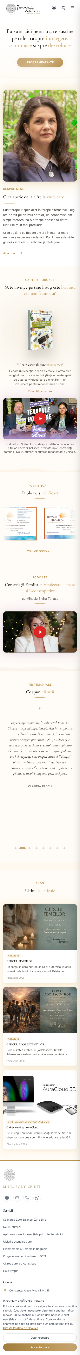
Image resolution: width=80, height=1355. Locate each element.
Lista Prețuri (10, 1270)
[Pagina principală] (22, 7)
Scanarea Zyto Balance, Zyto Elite (24, 1219)
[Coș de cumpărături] (63, 7)
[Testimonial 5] (43, 848)
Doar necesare (40, 1337)
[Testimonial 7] (57, 848)
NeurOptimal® (12, 1227)
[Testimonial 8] (64, 848)
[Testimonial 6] (50, 848)
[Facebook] (7, 1198)
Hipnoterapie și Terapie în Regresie (25, 1248)
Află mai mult (12, 253)
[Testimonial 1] (15, 848)
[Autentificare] (54, 7)
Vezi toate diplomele (38, 550)
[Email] (17, 1198)
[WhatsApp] (37, 1198)
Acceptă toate (40, 1347)
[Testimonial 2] (22, 848)
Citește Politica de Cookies (20, 1328)
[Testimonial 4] (36, 848)
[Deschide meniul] (72, 7)
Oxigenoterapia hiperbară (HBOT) (24, 1256)
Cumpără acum (37, 391)
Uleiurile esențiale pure (17, 1241)
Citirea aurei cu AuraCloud (19, 1263)
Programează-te (40, 62)
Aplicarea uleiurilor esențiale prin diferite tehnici (33, 1234)
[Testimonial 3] (29, 848)
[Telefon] (27, 1198)
